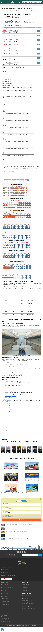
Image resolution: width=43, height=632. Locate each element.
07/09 (26, 27)
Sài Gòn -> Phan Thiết (5, 604)
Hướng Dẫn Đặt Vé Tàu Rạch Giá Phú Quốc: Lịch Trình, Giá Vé (31, 472)
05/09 (19, 27)
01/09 (6, 27)
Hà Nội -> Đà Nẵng (4, 590)
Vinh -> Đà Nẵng (25, 587)
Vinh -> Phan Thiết (25, 590)
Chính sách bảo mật (4, 613)
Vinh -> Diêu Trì (24, 588)
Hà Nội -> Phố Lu (4, 588)
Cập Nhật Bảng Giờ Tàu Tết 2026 (28, 481)
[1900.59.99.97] (1, 2)
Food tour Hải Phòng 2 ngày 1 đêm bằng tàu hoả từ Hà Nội (16, 531)
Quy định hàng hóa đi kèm (5, 621)
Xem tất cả (21, 455)
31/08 (3, 27)
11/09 (39, 27)
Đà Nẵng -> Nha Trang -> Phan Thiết (28, 603)
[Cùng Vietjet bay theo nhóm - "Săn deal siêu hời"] (11, 488)
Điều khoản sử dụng (4, 615)
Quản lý (39, 432)
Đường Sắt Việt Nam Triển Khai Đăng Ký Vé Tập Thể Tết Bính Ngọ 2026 (11, 482)
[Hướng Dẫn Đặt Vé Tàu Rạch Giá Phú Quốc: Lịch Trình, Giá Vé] (32, 466)
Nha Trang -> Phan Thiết (26, 595)
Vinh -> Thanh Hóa (25, 584)
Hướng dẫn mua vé (4, 616)
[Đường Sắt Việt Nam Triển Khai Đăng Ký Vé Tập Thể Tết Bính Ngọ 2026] (11, 477)
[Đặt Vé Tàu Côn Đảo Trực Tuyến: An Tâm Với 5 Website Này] (11, 466)
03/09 (13, 27)
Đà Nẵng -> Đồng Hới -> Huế (27, 600)
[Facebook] (18, 552)
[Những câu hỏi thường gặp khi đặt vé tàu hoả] (3, 535)
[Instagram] (25, 552)
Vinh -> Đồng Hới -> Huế (26, 585)
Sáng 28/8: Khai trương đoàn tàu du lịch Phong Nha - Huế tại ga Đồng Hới (19, 524)
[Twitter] (20, 552)
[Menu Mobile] (20, 2)
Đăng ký (40, 554)
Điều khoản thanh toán (5, 618)
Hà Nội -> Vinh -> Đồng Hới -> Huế (7, 587)
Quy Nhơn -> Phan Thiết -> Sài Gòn (28, 610)
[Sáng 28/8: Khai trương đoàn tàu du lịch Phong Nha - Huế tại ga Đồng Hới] (3, 525)
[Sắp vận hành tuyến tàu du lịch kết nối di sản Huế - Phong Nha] (3, 539)
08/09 (29, 27)
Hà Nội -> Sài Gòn (4, 596)
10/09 (36, 27)
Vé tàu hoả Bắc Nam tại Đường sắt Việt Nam (20, 625)
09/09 (33, 27)
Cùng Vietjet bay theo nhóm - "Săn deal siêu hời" (10, 492)
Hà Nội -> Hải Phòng (4, 584)
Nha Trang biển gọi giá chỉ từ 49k (28, 492)
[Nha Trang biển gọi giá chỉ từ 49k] (32, 488)
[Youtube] (22, 552)
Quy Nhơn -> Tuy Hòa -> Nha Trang (28, 608)
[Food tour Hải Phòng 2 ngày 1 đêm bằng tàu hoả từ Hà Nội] (3, 532)
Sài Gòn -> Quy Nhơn (5, 601)
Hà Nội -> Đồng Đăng (5, 593)
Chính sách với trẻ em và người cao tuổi (8, 622)
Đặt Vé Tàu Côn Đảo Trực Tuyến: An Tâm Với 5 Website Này (11, 472)
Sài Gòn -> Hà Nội (4, 606)
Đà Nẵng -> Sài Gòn (25, 605)
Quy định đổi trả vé (4, 619)
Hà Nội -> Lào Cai (4, 585)
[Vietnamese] (17, 1)
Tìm (21, 519)
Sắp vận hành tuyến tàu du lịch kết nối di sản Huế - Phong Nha (17, 538)
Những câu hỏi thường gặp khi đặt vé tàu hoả (14, 534)
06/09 (23, 27)
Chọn (38, 30)
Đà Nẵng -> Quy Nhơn (26, 602)
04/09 (16, 27)
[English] (18, 1)
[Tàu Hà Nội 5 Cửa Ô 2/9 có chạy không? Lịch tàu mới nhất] (3, 528)
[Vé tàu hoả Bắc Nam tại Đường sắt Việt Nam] (11, 2)
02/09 (10, 27)
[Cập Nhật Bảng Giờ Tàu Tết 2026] (32, 477)
